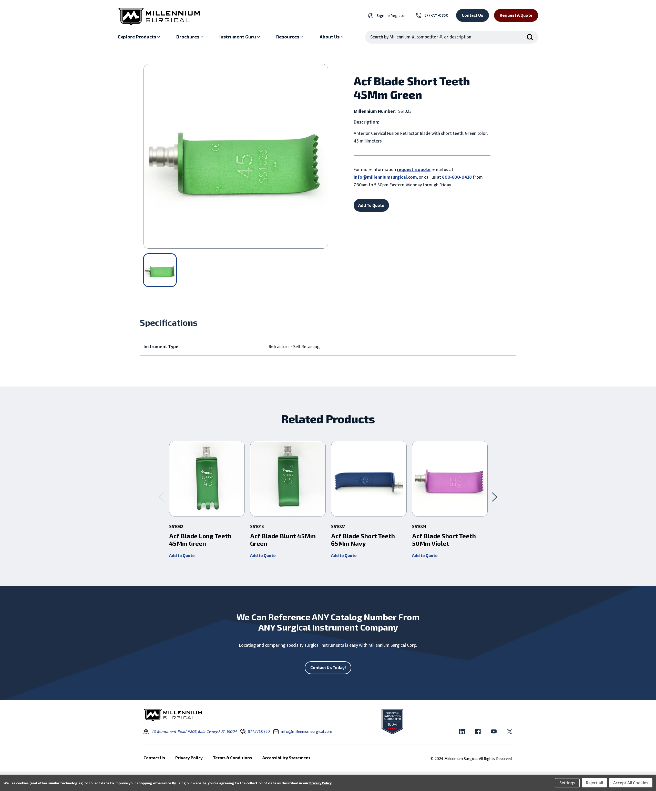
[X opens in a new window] (509, 731)
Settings (567, 783)
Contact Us (472, 15)
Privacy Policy (320, 783)
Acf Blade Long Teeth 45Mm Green (200, 539)
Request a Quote (516, 15)
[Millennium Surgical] (159, 17)
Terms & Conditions (232, 757)
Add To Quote (371, 205)
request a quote (413, 170)
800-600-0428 (457, 177)
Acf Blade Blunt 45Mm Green (283, 539)
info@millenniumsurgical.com (385, 177)
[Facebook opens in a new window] (478, 731)
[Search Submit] (530, 37)
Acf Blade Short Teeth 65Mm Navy (363, 539)
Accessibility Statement (286, 757)
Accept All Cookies (630, 783)
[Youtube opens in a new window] (494, 731)
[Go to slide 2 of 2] (161, 497)
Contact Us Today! (328, 667)
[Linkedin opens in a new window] (462, 731)
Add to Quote (182, 555)
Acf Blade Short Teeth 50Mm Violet (444, 539)
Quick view (207, 479)
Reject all (594, 783)
